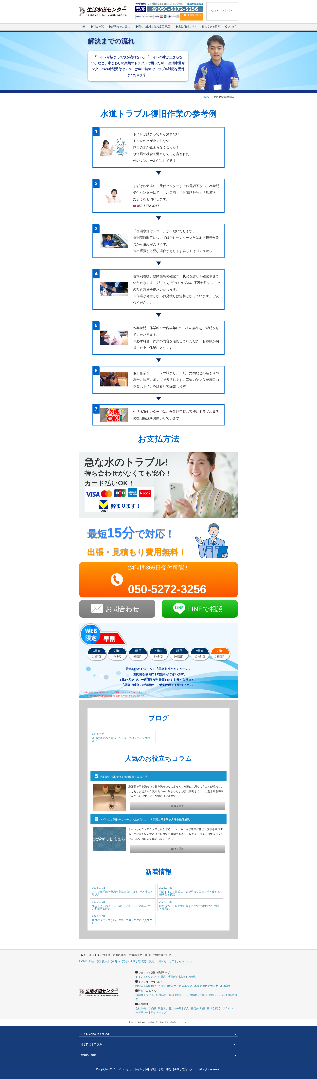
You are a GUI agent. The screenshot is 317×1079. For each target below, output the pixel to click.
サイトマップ (184, 961)
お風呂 (162, 976)
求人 (186, 1008)
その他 (191, 976)
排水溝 (182, 976)
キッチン (150, 976)
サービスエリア (183, 985)
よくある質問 (212, 26)
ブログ (232, 26)
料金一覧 (98, 26)
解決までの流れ (120, 26)
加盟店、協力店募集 (170, 1008)
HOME (83, 961)
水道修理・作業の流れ (158, 985)
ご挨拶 (152, 1008)
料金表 (139, 985)
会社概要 (140, 1008)
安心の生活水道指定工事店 (154, 26)
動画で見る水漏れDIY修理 (191, 995)
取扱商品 (225, 985)
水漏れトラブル (144, 995)
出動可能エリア (187, 26)
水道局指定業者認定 (206, 985)
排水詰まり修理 (165, 995)
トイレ (139, 976)
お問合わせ (122, 609)
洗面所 (172, 976)
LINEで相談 (205, 609)
